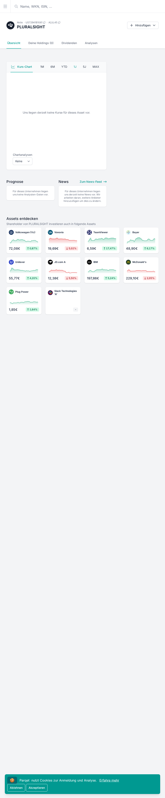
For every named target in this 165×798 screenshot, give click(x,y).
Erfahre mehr (109, 780)
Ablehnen (16, 787)
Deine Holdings (41, 43)
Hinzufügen (143, 25)
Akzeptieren (37, 787)
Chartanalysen (22, 154)
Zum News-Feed (91, 181)
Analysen (91, 43)
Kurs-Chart (24, 66)
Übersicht (13, 43)
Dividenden (69, 43)
